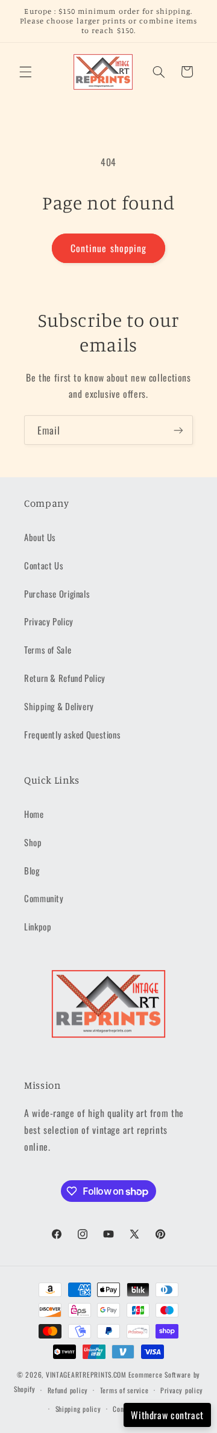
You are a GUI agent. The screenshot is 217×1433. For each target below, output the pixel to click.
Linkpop (37, 926)
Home (34, 813)
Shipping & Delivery (59, 706)
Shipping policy (78, 1409)
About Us (40, 536)
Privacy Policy (49, 621)
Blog (32, 870)
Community (44, 898)
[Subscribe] (178, 430)
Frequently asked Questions (72, 734)
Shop (33, 842)
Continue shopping (108, 248)
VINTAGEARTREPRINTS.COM (86, 1374)
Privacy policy (181, 1390)
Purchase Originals (57, 593)
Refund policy (68, 1390)
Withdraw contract (167, 1415)
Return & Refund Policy (64, 677)
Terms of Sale (47, 649)
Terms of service (124, 1390)
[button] (25, 71)
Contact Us (43, 565)
